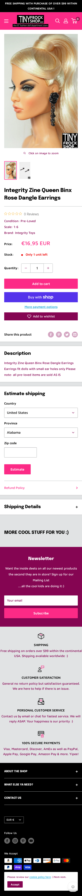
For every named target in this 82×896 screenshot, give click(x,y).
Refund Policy (14, 488)
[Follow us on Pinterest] (23, 841)
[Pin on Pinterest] (59, 334)
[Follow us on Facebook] (7, 841)
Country (10, 403)
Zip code (10, 443)
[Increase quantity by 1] (48, 268)
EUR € (10, 819)
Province (10, 423)
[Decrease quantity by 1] (25, 268)
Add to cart (41, 284)
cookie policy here (40, 876)
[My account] (66, 21)
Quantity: (11, 268)
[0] (74, 20)
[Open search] (57, 21)
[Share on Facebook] (51, 334)
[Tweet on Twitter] (67, 334)
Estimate (17, 469)
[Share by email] (75, 334)
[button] (41, 316)
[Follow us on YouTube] (31, 841)
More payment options (41, 307)
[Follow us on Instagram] (15, 841)
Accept (15, 884)
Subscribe (41, 613)
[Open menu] (6, 21)
